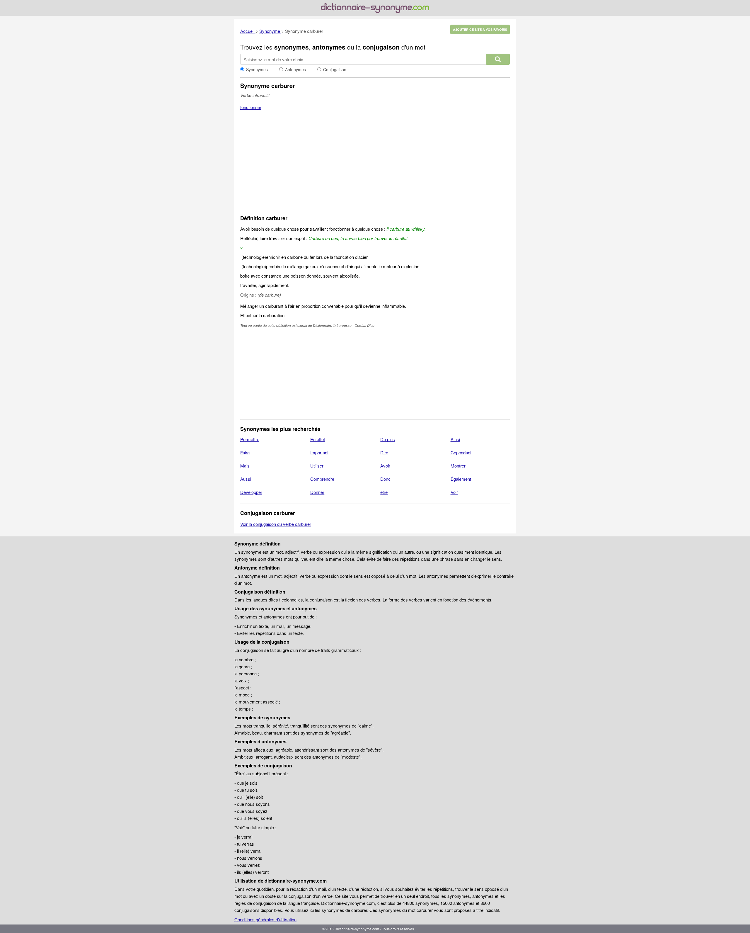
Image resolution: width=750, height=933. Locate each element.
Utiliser (316, 466)
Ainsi (455, 439)
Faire (245, 452)
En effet (317, 439)
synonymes (291, 47)
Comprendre (322, 479)
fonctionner (250, 107)
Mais (245, 466)
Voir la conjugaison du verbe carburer (275, 524)
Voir (454, 492)
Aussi (245, 479)
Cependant (461, 452)
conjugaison (381, 47)
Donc (385, 479)
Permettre (249, 439)
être (384, 492)
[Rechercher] (498, 59)
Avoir (385, 466)
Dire (384, 452)
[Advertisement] (375, 163)
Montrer (458, 466)
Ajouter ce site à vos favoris (480, 29)
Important (319, 452)
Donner (317, 492)
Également (461, 479)
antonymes (328, 47)
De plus (387, 439)
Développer (251, 492)
